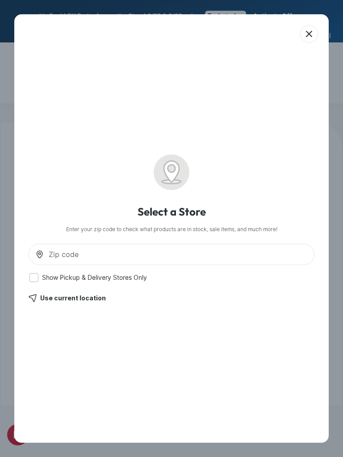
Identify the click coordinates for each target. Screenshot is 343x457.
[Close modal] (309, 34)
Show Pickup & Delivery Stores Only (94, 277)
